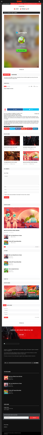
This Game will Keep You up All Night (10, 162)
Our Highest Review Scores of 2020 (29, 147)
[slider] (37, 363)
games (15, 126)
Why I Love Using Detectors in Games (15, 235)
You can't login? (37, 317)
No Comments (11, 232)
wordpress (21, 126)
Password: (6, 312)
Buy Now (21, 335)
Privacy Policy (6, 424)
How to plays (6, 74)
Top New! (5, 250)
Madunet (16, 432)
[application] (21, 363)
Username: (6, 308)
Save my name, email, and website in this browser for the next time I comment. (17, 194)
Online (6, 407)
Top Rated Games (7, 371)
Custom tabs (14, 74)
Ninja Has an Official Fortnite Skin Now (30, 162)
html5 (18, 126)
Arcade (5, 86)
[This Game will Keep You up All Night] (12, 156)
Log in (5, 305)
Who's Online (9, 305)
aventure (12, 126)
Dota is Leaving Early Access (14, 269)
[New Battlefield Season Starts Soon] (12, 141)
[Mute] (34, 362)
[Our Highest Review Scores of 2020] (31, 141)
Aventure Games (7, 204)
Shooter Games (7, 283)
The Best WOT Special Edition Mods (15, 241)
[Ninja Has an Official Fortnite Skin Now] (31, 156)
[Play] (5, 362)
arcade (8, 126)
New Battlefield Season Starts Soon (10, 147)
